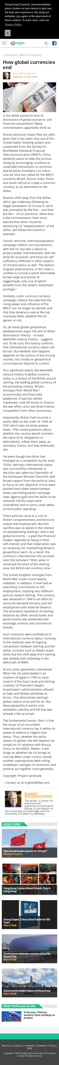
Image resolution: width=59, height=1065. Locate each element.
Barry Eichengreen (24, 73)
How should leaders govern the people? (25, 851)
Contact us (18, 1045)
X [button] (7, 33)
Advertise (29, 1045)
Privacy (52, 1045)
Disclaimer (42, 1045)
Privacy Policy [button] (13, 24)
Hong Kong (11, 824)
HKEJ (29, 1048)
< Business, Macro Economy (22, 55)
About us (6, 1045)
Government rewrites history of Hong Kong (26, 990)
